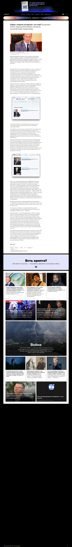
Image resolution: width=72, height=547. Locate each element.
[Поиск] (65, 14)
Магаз (42, 14)
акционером (29, 217)
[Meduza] (6, 14)
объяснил (27, 80)
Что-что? (16, 249)
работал (15, 184)
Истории (28, 14)
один (18, 195)
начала (27, 141)
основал (38, 143)
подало (22, 224)
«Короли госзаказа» (18, 57)
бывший (30, 181)
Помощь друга (48, 14)
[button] (26, 42)
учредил (38, 139)
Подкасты (37, 14)
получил (20, 86)
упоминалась (38, 233)
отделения (12, 136)
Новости (23, 14)
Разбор (32, 14)
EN (67, 14)
